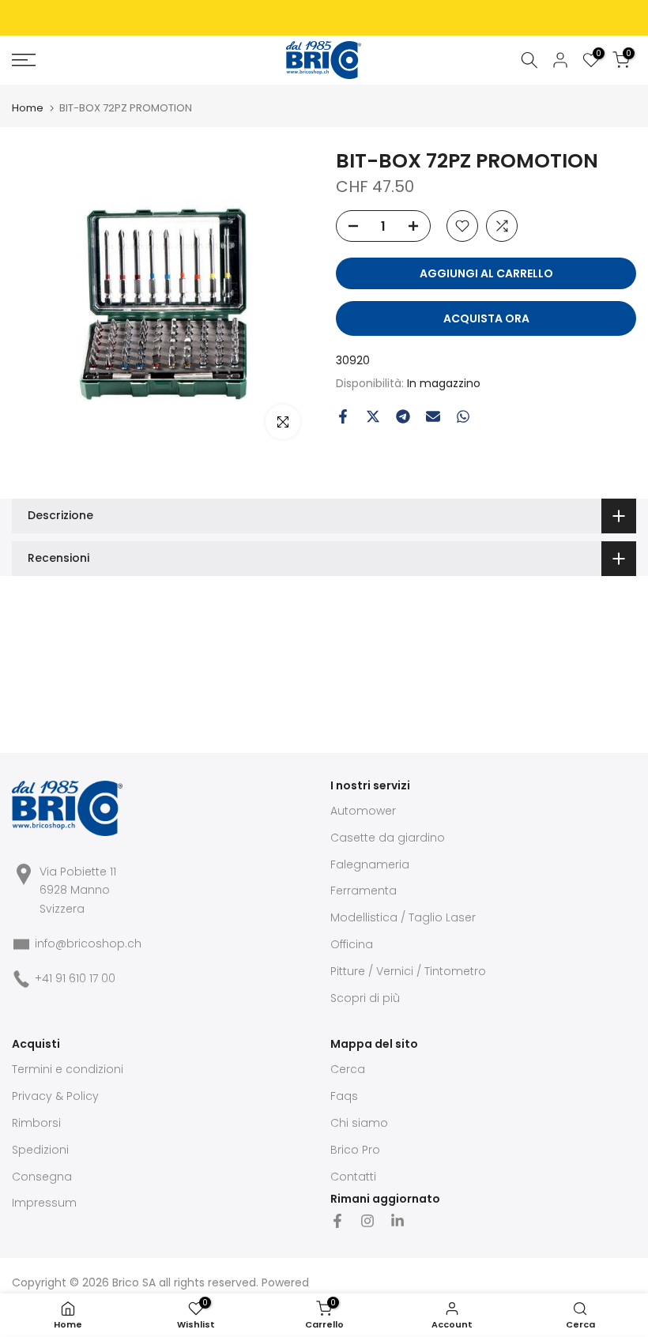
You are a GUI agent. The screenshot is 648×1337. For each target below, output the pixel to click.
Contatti (353, 1176)
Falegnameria (369, 864)
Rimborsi (36, 1123)
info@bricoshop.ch (88, 943)
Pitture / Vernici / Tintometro (408, 971)
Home (27, 108)
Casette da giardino (387, 838)
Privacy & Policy (55, 1096)
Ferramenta (363, 890)
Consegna (42, 1176)
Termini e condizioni (67, 1069)
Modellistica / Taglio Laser (403, 917)
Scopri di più (365, 998)
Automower (363, 811)
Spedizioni (40, 1150)
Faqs (344, 1096)
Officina (351, 944)
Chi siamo (359, 1123)
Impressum (44, 1203)
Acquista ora (486, 318)
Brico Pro (355, 1150)
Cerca (347, 1069)
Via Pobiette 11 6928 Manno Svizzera (78, 890)
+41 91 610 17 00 (75, 978)
